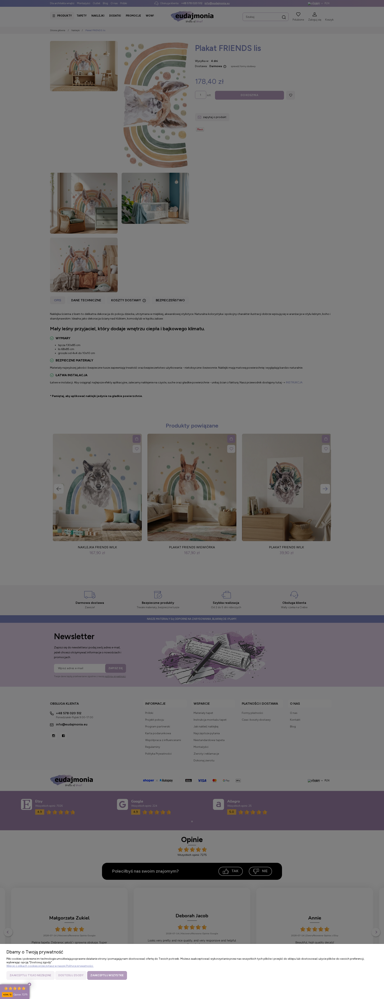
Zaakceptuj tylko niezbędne (30, 975)
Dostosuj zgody (71, 975)
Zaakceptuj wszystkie (107, 975)
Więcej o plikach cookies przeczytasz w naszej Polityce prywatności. (50, 966)
